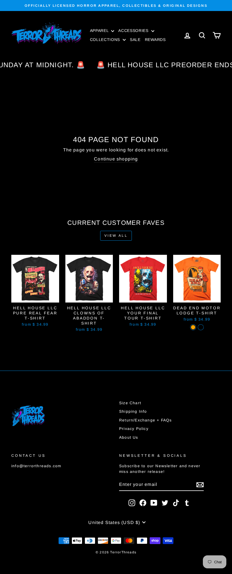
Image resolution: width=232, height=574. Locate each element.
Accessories (134, 30)
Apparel (100, 30)
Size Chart (130, 403)
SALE (135, 39)
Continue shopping (116, 158)
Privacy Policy (134, 429)
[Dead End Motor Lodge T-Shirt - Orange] (193, 327)
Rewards (155, 39)
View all (116, 236)
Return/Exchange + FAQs (145, 420)
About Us (128, 437)
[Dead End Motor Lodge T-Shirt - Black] (200, 327)
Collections (105, 39)
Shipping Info (133, 411)
